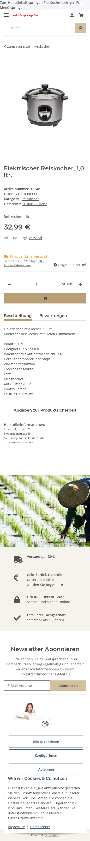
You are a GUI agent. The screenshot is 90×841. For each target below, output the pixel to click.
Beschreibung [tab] (18, 315)
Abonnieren (68, 685)
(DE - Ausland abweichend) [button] (24, 263)
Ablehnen (46, 769)
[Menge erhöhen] (80, 284)
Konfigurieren (46, 755)
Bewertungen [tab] (53, 315)
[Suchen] (80, 28)
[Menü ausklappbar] (6, 13)
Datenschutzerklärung (24, 664)
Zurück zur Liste (18, 46)
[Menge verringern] (9, 284)
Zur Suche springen (60, 2)
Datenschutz (40, 827)
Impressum (16, 827)
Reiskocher (30, 199)
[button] (72, 15)
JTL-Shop (53, 835)
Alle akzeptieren (46, 742)
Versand (35, 237)
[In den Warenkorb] (8, 61)
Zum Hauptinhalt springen (22, 2)
